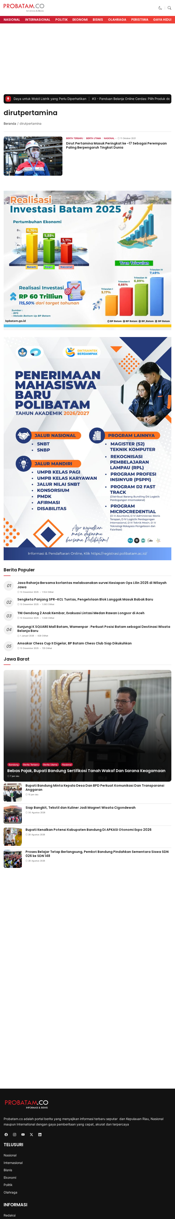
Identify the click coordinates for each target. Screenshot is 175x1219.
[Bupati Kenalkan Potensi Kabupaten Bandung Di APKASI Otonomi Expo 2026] (13, 842)
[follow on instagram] (14, 1134)
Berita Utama (50, 764)
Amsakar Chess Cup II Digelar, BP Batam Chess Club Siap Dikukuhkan (74, 643)
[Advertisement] (87, 60)
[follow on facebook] (6, 1134)
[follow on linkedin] (39, 1134)
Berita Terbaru (31, 764)
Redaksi (9, 1215)
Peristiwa (139, 19)
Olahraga (117, 19)
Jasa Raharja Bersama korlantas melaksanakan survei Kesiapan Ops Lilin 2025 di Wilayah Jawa (92, 584)
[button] (160, 8)
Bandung (13, 764)
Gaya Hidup (163, 19)
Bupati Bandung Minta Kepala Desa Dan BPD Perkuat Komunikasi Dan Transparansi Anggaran (95, 787)
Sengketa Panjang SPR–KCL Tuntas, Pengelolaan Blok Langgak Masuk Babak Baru (85, 599)
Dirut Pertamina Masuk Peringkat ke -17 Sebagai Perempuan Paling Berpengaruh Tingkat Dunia (116, 145)
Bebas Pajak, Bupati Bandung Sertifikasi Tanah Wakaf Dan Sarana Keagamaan (86, 770)
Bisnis (98, 19)
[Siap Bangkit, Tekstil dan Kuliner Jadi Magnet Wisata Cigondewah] (13, 820)
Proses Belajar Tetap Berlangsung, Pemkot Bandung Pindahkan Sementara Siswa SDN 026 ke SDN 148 (97, 853)
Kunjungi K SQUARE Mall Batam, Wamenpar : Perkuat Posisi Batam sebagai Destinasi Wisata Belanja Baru (93, 628)
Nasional (12, 19)
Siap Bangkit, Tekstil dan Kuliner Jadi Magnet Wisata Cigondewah (81, 807)
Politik (61, 19)
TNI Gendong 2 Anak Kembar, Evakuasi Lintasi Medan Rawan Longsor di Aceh (80, 613)
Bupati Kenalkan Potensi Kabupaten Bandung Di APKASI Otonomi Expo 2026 (89, 829)
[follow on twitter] (31, 1134)
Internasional (37, 19)
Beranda (10, 123)
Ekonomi (80, 19)
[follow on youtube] (23, 1134)
